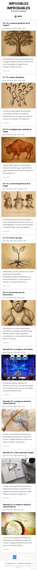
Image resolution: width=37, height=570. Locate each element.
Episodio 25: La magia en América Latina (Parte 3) (17, 402)
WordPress (19, 567)
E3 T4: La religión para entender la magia (17, 130)
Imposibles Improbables (24, 563)
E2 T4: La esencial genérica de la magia (16, 185)
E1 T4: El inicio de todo (12, 238)
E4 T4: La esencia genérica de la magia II (16, 24)
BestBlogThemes (20, 566)
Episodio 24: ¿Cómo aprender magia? (18, 452)
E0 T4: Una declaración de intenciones (14, 293)
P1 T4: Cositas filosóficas (13, 77)
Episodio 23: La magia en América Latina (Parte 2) (17, 505)
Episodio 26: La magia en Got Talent (18, 349)
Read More (6, 71)
